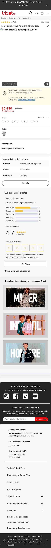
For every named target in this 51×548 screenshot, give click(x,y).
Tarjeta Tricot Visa (16, 468)
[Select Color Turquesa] (4, 134)
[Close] (47, 4)
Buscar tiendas (14, 489)
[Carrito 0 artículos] (41, 13)
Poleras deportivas (24, 18)
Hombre (4, 18)
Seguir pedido (13, 482)
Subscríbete (41, 419)
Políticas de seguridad (17, 517)
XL (34, 121)
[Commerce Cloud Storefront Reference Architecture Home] (8, 13)
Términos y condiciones (18, 522)
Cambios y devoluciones (18, 528)
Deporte (12, 18)
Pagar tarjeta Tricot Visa (18, 475)
